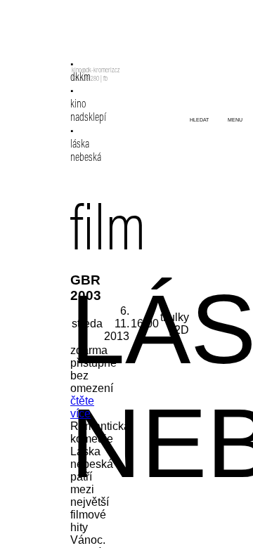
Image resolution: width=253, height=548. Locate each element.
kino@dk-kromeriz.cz (95, 70)
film (108, 234)
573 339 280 (85, 79)
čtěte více (82, 407)
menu (235, 119)
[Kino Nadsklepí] (90, 40)
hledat (199, 119)
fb (105, 79)
